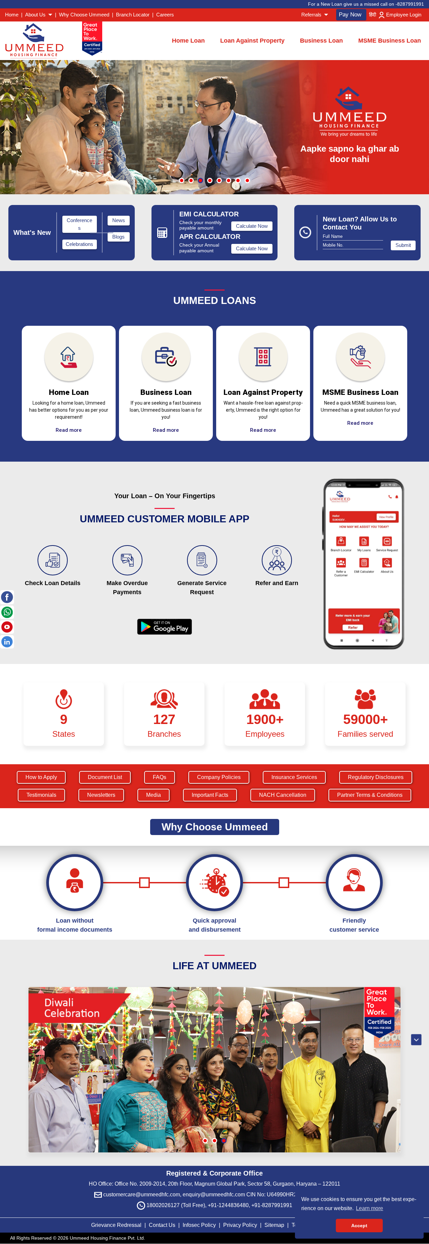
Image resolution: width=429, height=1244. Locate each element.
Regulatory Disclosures (376, 777)
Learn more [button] (369, 1208)
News (118, 220)
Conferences (79, 224)
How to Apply (41, 777)
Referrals (312, 14)
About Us (36, 14)
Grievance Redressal (117, 1225)
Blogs (118, 237)
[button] (181, 180)
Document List (105, 777)
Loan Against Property (252, 40)
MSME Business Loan (389, 40)
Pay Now (350, 14)
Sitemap (275, 1225)
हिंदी (372, 14)
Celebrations (79, 244)
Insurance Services (294, 777)
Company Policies (219, 777)
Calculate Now (252, 226)
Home (11, 14)
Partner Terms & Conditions (370, 795)
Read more (69, 430)
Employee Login (403, 14)
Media (153, 795)
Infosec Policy (199, 1225)
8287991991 (410, 4)
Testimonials (41, 795)
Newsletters (101, 795)
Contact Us (162, 1225)
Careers (165, 14)
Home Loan (188, 40)
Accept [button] (359, 1225)
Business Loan (321, 40)
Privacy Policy (240, 1225)
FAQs (159, 777)
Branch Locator (132, 14)
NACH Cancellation (282, 795)
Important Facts (210, 795)
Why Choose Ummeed (84, 14)
